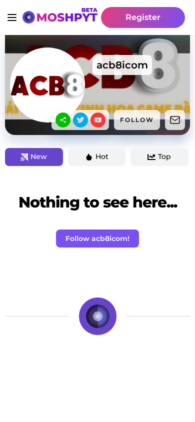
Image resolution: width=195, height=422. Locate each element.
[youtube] (98, 120)
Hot (102, 156)
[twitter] (80, 120)
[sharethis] (63, 120)
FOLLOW (137, 120)
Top (164, 156)
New (38, 156)
